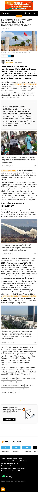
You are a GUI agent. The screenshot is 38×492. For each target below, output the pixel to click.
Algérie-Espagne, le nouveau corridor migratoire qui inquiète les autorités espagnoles (19, 159)
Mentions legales (18, 458)
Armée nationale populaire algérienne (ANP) (13, 385)
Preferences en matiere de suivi (10, 471)
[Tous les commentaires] (3, 489)
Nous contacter (5, 461)
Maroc (18, 378)
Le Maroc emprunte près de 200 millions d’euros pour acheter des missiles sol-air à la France (17, 247)
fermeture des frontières (22, 389)
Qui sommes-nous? (6, 458)
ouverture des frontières (8, 389)
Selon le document (8, 171)
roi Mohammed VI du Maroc (9, 382)
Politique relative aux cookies (9, 463)
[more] (35, 165)
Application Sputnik (19, 468)
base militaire (29, 385)
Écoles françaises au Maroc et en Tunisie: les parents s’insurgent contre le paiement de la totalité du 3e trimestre (18, 335)
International (12, 378)
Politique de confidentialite (19, 461)
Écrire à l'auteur (18, 62)
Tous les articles (9, 62)
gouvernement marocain (29, 378)
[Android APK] (6, 476)
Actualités (4, 378)
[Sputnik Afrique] (5, 14)
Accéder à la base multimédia (23, 52)
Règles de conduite (6, 468)
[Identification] (26, 13)
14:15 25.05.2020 (6, 28)
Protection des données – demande (11, 466)
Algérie (19, 382)
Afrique (17, 392)
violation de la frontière (7, 392)
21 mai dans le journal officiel (25, 84)
